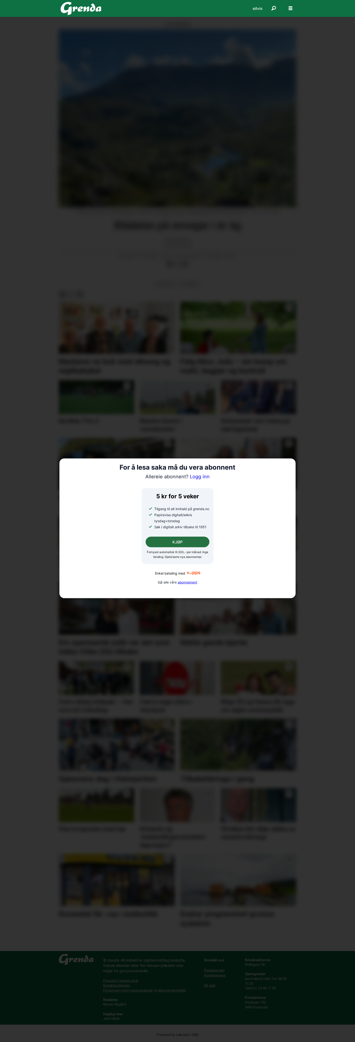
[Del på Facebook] (169, 264)
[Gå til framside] (81, 8)
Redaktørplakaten (116, 985)
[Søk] (273, 8)
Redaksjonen (214, 970)
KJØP (177, 542)
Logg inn (177, 476)
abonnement (187, 582)
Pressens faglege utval (120, 981)
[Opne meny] (290, 8)
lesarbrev (189, 284)
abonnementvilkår (172, 990)
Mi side (209, 985)
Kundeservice (215, 975)
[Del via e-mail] (185, 264)
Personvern (112, 990)
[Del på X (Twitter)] (177, 264)
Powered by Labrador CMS (178, 1035)
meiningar (165, 284)
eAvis (258, 8)
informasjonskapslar (137, 990)
